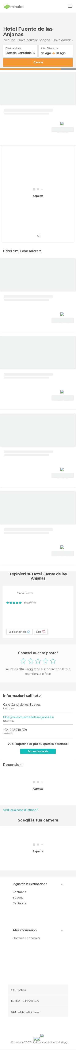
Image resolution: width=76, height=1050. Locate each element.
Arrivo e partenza (49, 47)
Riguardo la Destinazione (30, 884)
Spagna (18, 897)
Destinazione (13, 47)
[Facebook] (31, 1026)
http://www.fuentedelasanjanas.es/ (28, 717)
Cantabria (19, 891)
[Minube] (13, 6)
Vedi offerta (62, 130)
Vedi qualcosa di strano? (20, 809)
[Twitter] (37, 1026)
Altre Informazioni (25, 930)
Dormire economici (26, 938)
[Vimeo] (42, 1026)
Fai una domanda (38, 751)
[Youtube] (48, 1026)
